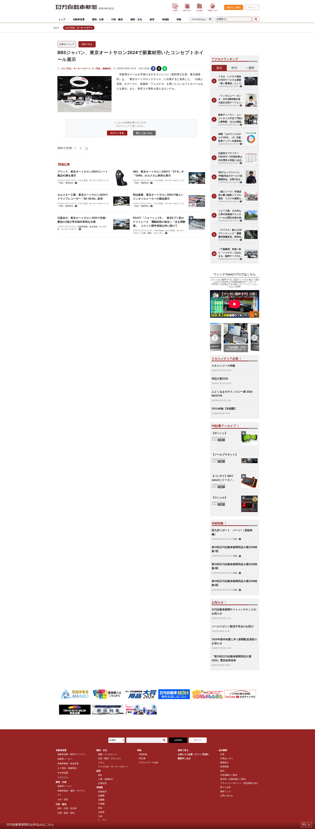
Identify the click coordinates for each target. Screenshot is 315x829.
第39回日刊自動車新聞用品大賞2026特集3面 (234, 583)
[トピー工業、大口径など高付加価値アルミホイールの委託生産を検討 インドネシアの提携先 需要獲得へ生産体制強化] (251, 215)
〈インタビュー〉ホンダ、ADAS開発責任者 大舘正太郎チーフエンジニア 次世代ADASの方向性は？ (230, 99)
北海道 (101, 812)
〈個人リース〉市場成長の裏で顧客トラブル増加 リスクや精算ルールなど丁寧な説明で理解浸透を (229, 195)
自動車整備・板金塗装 (87, 226)
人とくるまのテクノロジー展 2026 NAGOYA (232, 393)
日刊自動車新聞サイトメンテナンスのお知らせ (234, 611)
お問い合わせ (226, 795)
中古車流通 (62, 773)
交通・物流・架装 (65, 813)
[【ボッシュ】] (249, 439)
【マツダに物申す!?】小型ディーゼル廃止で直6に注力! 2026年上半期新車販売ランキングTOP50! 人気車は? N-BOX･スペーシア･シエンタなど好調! (234, 283)
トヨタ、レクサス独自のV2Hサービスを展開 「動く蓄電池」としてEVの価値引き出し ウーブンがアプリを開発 (230, 80)
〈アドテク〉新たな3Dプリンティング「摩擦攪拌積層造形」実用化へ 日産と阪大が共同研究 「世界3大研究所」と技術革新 (230, 234)
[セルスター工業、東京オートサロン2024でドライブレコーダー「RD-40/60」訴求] (121, 201)
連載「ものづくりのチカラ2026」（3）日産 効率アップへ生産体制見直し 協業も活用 (230, 138)
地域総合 (102, 791)
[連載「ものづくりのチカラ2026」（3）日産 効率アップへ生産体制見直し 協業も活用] (251, 138)
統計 (100, 775)
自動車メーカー (64, 759)
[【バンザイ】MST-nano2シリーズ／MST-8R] (249, 482)
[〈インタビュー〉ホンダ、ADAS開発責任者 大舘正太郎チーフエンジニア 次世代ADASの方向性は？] (251, 100)
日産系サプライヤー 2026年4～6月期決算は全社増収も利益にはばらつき (230, 157)
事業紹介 (224, 762)
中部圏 (101, 804)
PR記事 (142, 758)
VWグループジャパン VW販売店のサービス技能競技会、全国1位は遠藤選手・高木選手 (230, 176)
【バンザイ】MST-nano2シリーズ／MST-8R (223, 478)
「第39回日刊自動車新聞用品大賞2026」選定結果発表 (231, 658)
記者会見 (102, 783)
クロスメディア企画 (148, 762)
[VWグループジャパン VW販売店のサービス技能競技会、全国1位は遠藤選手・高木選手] (251, 177)
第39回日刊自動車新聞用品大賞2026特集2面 (234, 566)
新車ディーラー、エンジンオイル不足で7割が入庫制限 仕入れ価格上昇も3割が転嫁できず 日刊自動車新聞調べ (230, 118)
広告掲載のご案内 (228, 775)
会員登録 (178, 740)
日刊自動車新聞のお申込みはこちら (30, 824)
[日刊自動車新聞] (76, 7)
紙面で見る (87, 44)
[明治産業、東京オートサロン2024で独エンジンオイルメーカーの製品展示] (197, 201)
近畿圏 (101, 799)
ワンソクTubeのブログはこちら (234, 274)
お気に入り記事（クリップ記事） (194, 754)
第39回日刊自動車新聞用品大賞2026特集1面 (234, 549)
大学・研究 (62, 799)
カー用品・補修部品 (101, 68)
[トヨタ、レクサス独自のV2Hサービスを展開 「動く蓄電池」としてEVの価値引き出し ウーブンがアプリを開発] (251, 81)
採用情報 (224, 766)
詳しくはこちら (144, 133)
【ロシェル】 (219, 497)
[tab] (219, 68)
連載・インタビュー (107, 754)
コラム (101, 762)
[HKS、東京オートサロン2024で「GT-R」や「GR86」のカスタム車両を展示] (197, 178)
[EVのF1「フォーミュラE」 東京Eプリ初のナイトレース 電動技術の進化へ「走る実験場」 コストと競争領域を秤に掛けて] (197, 225)
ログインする (117, 133)
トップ (61, 19)
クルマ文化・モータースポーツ (76, 68)
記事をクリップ (66, 44)
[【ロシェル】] (249, 504)
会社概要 (223, 750)
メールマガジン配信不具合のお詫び (233, 626)
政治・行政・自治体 (67, 808)
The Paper (159, 230)
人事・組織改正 (105, 779)
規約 (222, 771)
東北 (100, 808)
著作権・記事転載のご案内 (233, 779)
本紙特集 (143, 754)
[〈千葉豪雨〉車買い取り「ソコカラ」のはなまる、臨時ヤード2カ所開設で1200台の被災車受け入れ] (251, 253)
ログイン (252, 7)
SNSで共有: (144, 68)
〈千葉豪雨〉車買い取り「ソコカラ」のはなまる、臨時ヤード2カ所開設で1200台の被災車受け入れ (230, 253)
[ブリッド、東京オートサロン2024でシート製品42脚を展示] (121, 178)
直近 (219, 68)
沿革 (222, 754)
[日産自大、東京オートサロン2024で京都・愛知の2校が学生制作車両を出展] (121, 224)
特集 (235, 539)
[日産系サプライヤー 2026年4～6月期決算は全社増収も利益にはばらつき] (251, 157)
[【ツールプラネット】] (249, 461)
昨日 (234, 68)
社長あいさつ (226, 758)
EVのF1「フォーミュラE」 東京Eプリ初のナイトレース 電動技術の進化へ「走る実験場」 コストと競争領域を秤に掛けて (159, 221)
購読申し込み (184, 758)
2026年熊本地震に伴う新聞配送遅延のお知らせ (234, 641)
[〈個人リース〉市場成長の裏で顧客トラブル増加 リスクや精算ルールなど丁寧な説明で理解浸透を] (251, 196)
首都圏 (101, 795)
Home (56, 28)
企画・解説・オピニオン (152, 233)
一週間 (249, 68)
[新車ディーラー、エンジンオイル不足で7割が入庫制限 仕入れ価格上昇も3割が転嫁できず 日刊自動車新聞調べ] (251, 119)
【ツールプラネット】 (225, 454)
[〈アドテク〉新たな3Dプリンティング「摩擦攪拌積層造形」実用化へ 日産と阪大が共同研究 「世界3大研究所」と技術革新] (251, 234)
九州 (100, 816)
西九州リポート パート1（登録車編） (232, 532)
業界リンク (225, 791)
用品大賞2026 (220, 378)
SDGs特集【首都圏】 (224, 408)
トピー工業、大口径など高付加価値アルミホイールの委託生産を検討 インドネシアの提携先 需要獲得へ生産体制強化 (229, 214)
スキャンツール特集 (223, 365)
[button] (254, 337)
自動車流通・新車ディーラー (71, 754)
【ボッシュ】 (219, 433)
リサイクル (62, 777)
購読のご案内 (234, 7)
